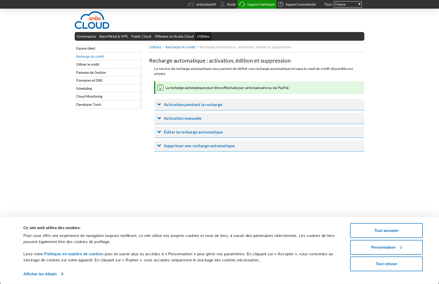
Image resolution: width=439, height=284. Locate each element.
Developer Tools (88, 104)
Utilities (203, 36)
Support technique (261, 4)
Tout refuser (386, 264)
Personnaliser (383, 247)
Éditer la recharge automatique (193, 131)
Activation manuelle (182, 118)
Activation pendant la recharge (193, 104)
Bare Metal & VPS (114, 36)
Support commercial (301, 4)
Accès (231, 4)
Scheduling (84, 88)
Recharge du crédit (90, 56)
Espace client (85, 48)
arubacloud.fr (206, 4)
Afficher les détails (40, 274)
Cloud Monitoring (89, 96)
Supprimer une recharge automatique (199, 145)
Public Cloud (141, 36)
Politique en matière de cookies (74, 254)
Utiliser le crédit (87, 64)
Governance (86, 36)
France (340, 4)
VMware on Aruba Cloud (174, 36)
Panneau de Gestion (91, 72)
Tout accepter (386, 230)
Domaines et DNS (89, 80)
